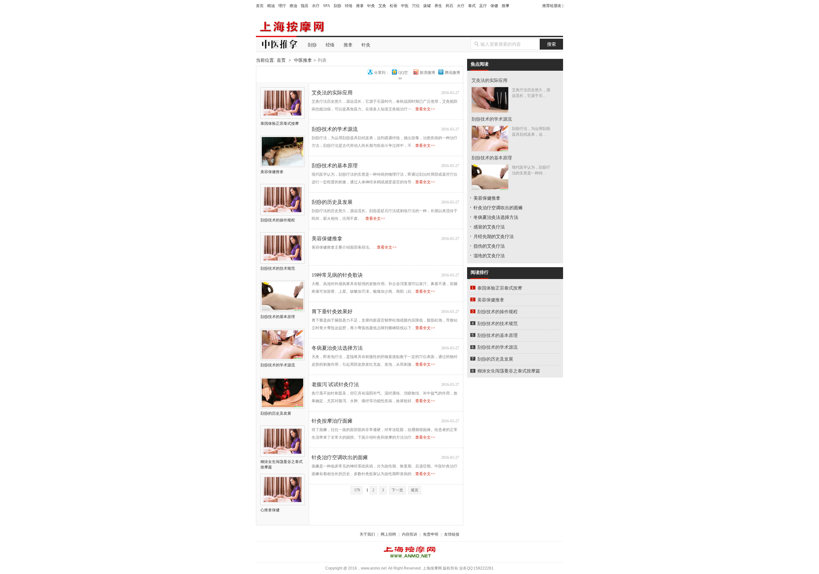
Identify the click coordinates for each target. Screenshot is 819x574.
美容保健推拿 (327, 238)
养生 (438, 6)
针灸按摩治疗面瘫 (332, 421)
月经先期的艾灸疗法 (493, 236)
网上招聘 (388, 534)
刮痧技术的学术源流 (335, 129)
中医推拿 (303, 60)
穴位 (416, 6)
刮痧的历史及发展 (332, 202)
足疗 (483, 6)
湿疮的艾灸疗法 (489, 255)
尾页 (414, 490)
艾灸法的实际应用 (332, 92)
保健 (494, 6)
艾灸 (382, 6)
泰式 (472, 6)
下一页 (397, 490)
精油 (271, 6)
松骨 (393, 6)
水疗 (316, 6)
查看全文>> (425, 109)
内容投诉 (409, 534)
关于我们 (367, 534)
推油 (293, 6)
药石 (449, 6)
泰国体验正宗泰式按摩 (499, 288)
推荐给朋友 (551, 6)
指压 (304, 6)
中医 (405, 6)
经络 (349, 6)
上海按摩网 (291, 26)
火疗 (461, 6)
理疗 (282, 6)
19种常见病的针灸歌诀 (337, 275)
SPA (326, 6)
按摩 (505, 6)
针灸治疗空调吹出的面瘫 (340, 457)
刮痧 (337, 6)
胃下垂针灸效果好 (332, 311)
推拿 (360, 6)
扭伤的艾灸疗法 (489, 246)
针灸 (371, 6)
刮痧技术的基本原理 (335, 165)
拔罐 (427, 6)
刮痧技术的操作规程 (497, 311)
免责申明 (430, 534)
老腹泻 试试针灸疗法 (335, 384)
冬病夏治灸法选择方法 (337, 348)
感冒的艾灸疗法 (489, 227)
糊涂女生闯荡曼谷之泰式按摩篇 (281, 464)
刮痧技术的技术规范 (497, 323)
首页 (260, 6)
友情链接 (451, 534)
